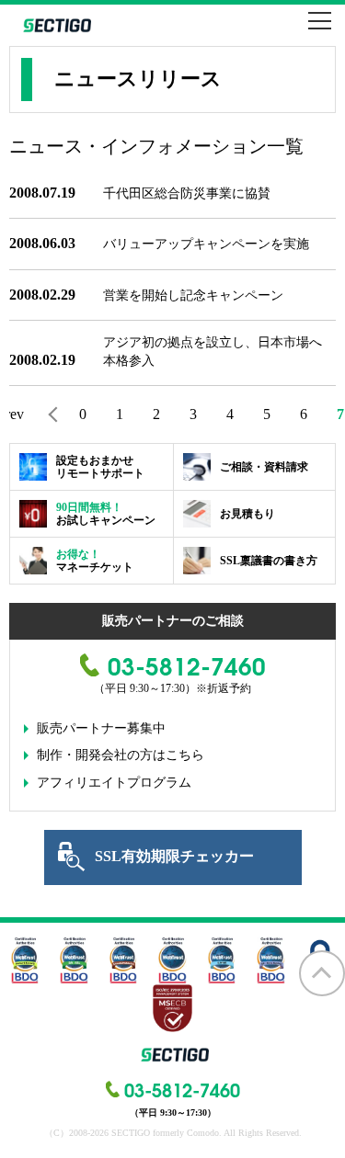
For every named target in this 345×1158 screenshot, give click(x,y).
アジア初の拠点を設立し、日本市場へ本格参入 (212, 351)
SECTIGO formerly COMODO (55, 25)
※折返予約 (223, 688)
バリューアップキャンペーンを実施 (206, 244)
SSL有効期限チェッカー (174, 856)
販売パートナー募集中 (101, 728)
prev (16, 414)
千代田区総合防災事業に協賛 (186, 193)
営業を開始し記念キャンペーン (193, 295)
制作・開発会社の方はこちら (120, 755)
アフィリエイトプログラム (114, 782)
